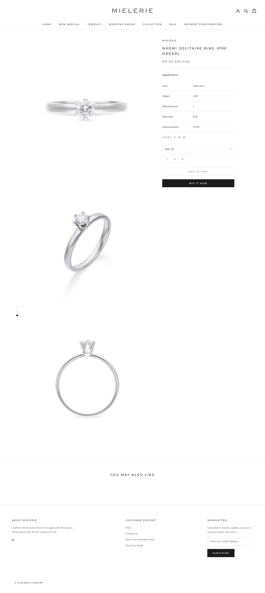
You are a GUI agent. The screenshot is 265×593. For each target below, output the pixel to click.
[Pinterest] (184, 137)
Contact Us (132, 533)
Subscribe (221, 553)
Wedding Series (122, 24)
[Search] (246, 11)
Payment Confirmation (203, 24)
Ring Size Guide (134, 545)
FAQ (128, 527)
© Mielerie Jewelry (29, 582)
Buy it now (198, 183)
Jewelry (94, 24)
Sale (173, 24)
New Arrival (69, 24)
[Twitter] (179, 137)
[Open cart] (254, 11)
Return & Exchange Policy (140, 539)
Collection (152, 24)
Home (47, 24)
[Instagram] (13, 540)
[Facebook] (175, 137)
